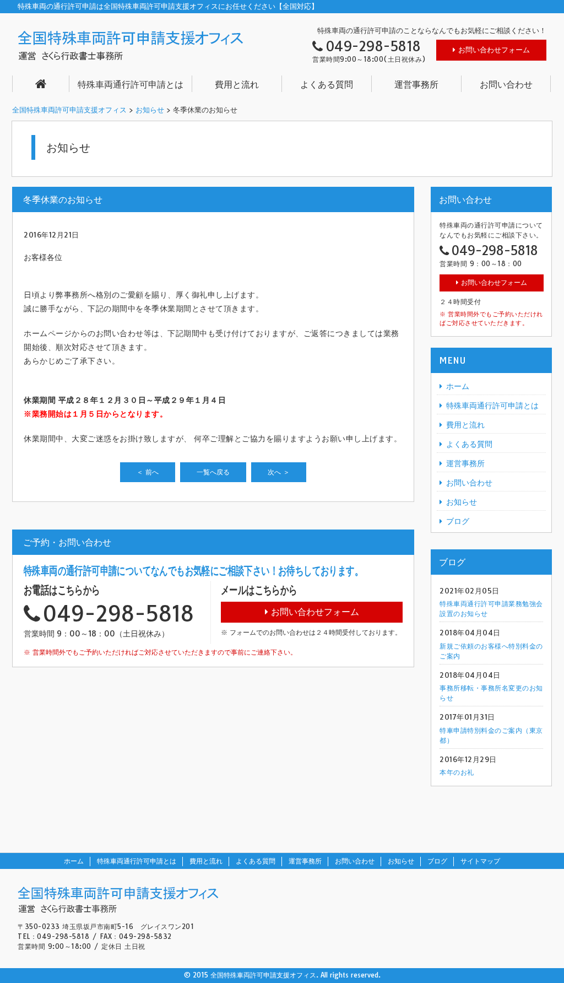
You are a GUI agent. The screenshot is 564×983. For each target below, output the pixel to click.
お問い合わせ (506, 84)
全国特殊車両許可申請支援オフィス (69, 109)
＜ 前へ (148, 472)
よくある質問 (326, 84)
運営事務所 (416, 84)
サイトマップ (480, 861)
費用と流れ (237, 84)
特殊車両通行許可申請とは (130, 84)
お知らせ (149, 109)
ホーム (457, 386)
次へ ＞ (279, 472)
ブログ (457, 521)
